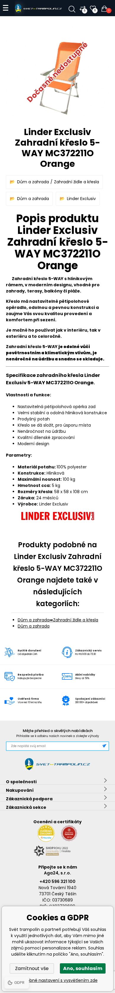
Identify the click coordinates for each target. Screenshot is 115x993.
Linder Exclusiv (81, 199)
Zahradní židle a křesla (76, 182)
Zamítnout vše (32, 968)
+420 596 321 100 (57, 881)
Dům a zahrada (33, 182)
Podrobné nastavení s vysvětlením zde (58, 980)
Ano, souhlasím (82, 968)
